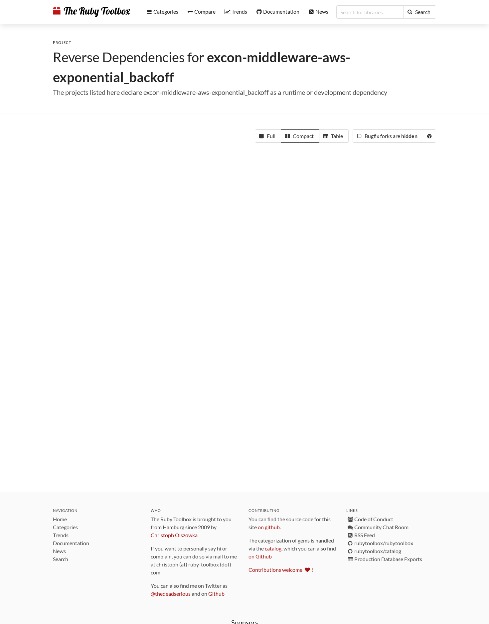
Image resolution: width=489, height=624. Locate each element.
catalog (273, 548)
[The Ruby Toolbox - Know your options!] (91, 12)
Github (216, 593)
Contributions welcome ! (280, 569)
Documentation (71, 543)
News (59, 551)
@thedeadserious (171, 593)
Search (60, 559)
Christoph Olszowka (174, 535)
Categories (65, 527)
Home (60, 519)
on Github (260, 556)
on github (269, 527)
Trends (61, 535)
